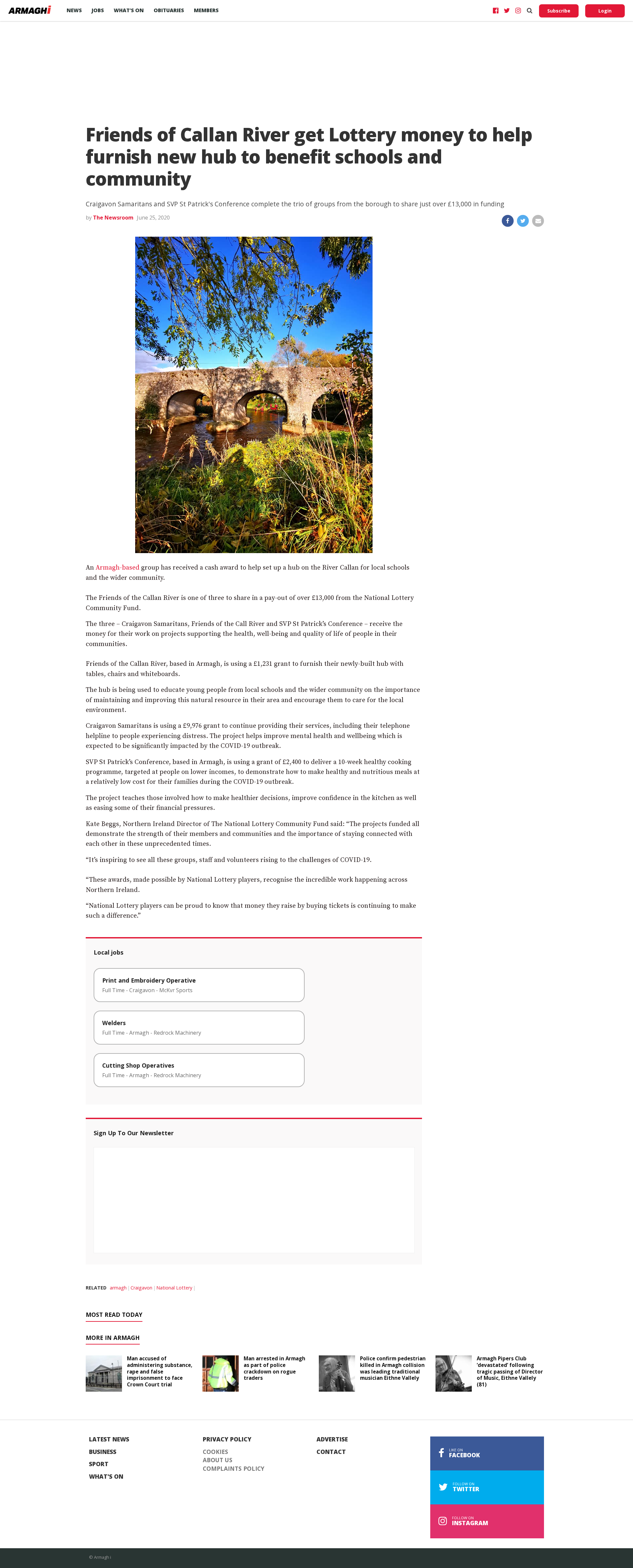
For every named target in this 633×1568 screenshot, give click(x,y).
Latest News (109, 1439)
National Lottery (174, 1288)
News (74, 10)
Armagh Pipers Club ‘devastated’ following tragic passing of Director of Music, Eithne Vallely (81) (510, 1371)
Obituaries (169, 10)
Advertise (332, 1439)
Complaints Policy (233, 1469)
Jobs (98, 10)
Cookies (215, 1452)
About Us (217, 1460)
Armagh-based (117, 568)
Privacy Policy (227, 1439)
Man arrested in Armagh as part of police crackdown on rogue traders (274, 1368)
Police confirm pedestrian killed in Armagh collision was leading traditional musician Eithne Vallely (393, 1368)
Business (102, 1452)
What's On (106, 1477)
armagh (118, 1288)
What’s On (129, 10)
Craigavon (141, 1288)
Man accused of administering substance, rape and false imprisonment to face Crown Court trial (159, 1371)
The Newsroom (113, 217)
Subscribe (558, 11)
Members (206, 10)
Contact (331, 1452)
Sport (98, 1464)
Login (605, 11)
